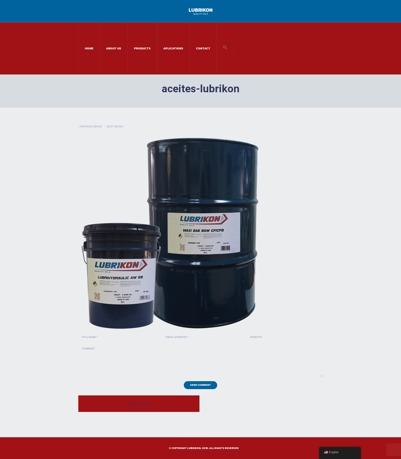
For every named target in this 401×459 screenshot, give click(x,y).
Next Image (114, 126)
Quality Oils (200, 14)
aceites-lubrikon (139, 403)
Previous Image (91, 126)
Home (89, 48)
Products (142, 48)
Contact (203, 48)
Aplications (173, 48)
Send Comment (200, 385)
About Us (113, 48)
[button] (225, 47)
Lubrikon (201, 10)
